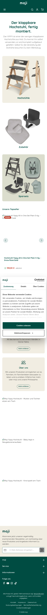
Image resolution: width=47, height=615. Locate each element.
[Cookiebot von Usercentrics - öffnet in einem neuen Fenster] (34, 280)
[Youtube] (8, 584)
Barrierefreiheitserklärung (32, 605)
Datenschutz (32, 602)
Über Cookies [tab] (38, 286)
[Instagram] (11, 584)
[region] (23, 240)
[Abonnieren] (41, 550)
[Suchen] (32, 9)
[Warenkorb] (42, 9)
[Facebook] (4, 584)
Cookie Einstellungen (23, 608)
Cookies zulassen (24, 325)
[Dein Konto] (37, 9)
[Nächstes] (41, 240)
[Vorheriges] (5, 240)
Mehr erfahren (23, 348)
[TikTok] (15, 584)
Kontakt (13, 602)
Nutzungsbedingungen (14, 605)
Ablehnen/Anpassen (22, 333)
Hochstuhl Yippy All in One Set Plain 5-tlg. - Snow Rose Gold (22, 259)
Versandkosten (39, 594)
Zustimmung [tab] (8, 286)
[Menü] (4, 9)
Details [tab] (23, 286)
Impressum (22, 602)
